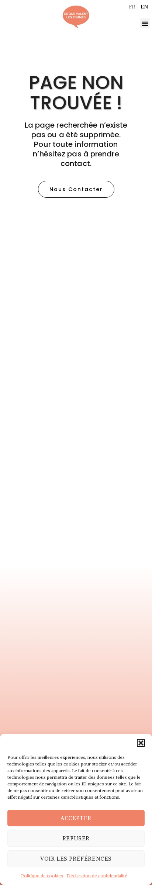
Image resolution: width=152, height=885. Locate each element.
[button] (141, 743)
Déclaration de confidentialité (97, 875)
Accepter (76, 818)
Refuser (76, 838)
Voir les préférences (76, 858)
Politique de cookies (42, 875)
